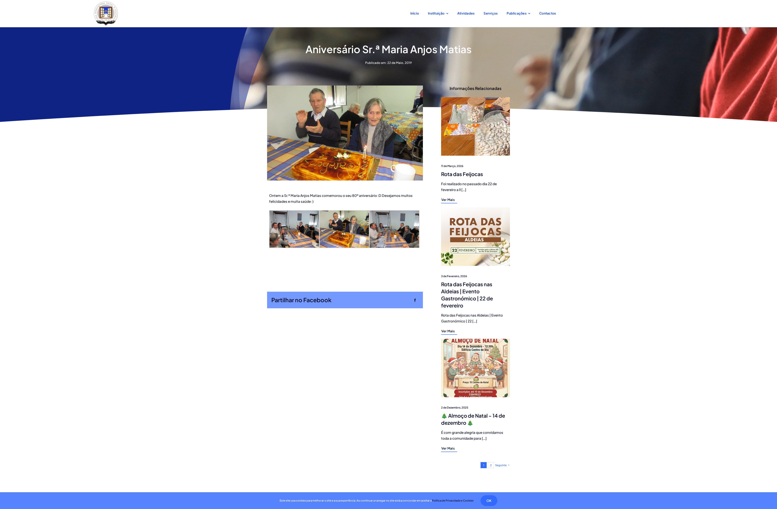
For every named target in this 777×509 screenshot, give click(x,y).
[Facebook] (415, 300)
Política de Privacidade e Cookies (453, 500)
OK (488, 500)
